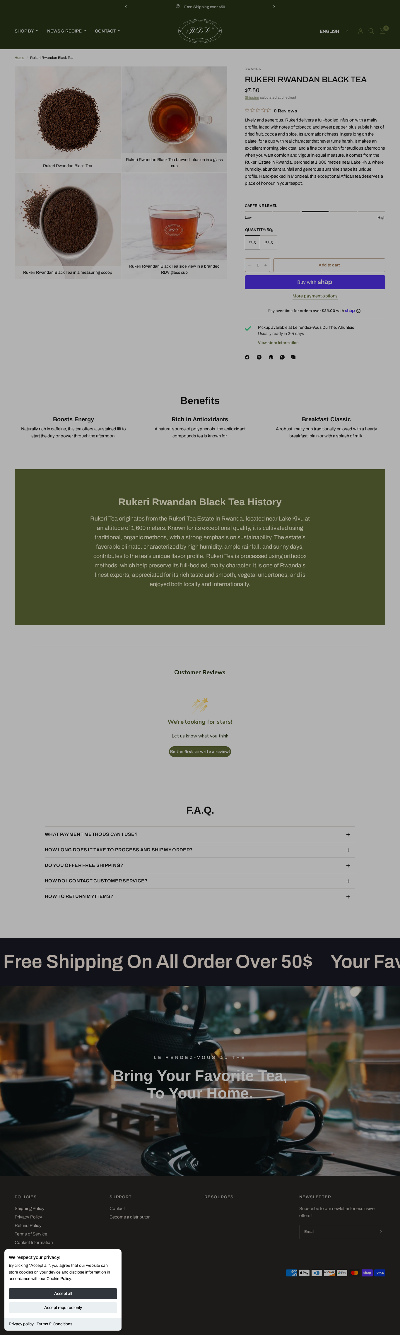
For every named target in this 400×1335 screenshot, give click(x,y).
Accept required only (63, 1307)
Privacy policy (21, 1324)
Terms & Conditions (54, 1324)
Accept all (63, 1293)
